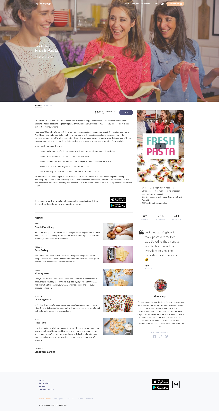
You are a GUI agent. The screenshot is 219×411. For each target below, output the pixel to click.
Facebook (69, 399)
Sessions (135, 4)
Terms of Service (46, 389)
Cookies (42, 386)
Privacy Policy (45, 383)
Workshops (145, 4)
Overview (38, 106)
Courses (155, 4)
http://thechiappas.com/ (161, 332)
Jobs (41, 380)
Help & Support (45, 399)
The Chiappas (47, 57)
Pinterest (89, 399)
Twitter (80, 399)
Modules (48, 106)
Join (126, 112)
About (127, 4)
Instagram (58, 399)
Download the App (175, 4)
